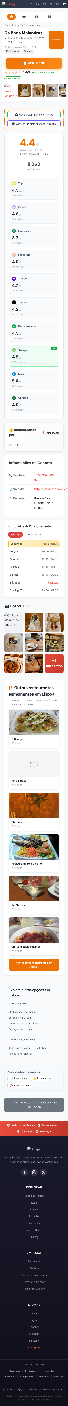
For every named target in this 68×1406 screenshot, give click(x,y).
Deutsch (34, 1340)
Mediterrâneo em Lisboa (22, 1011)
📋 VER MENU (34, 63)
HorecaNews (50, 1371)
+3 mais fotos (54, 663)
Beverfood (10, 1376)
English (34, 1320)
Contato (34, 1268)
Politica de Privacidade (34, 1275)
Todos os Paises (34, 1195)
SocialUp (58, 1376)
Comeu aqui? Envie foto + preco (36, 114)
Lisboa (15, 25)
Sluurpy (34, 1237)
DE (57, 4)
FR (51, 4)
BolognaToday (27, 1376)
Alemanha (34, 1223)
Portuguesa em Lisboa (21, 1029)
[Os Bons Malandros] (10, 90)
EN (37, 4)
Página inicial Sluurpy (20, 1053)
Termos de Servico (34, 1281)
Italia (34, 1202)
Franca (34, 1209)
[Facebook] (24, 1172)
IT (31, 4)
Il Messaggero (32, 1371)
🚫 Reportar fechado (20, 1085)
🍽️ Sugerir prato (18, 1078)
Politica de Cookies (34, 1288)
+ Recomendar (13, 78)
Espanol (34, 1326)
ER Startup (44, 1376)
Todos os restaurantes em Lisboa (27, 1047)
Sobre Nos (34, 1261)
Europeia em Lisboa (20, 1017)
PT (64, 4)
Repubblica (14, 1371)
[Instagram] (34, 1172)
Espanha (34, 1216)
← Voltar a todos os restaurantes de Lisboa (34, 1104)
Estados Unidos (34, 1230)
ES (44, 4)
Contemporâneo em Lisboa (24, 1023)
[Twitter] (43, 1172)
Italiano (34, 1313)
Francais (34, 1333)
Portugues (34, 1347)
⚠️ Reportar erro (42, 1078)
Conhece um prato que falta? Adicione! (36, 124)
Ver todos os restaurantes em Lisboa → (34, 964)
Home (7, 25)
